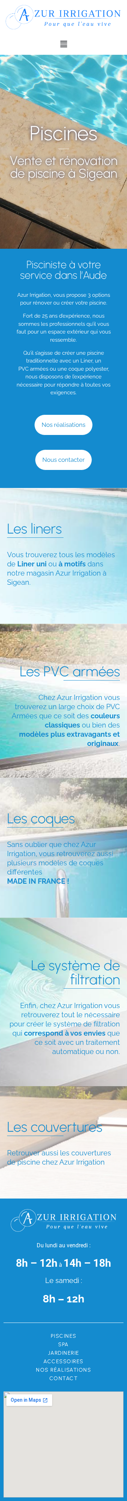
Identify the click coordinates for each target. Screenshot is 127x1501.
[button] (63, 44)
